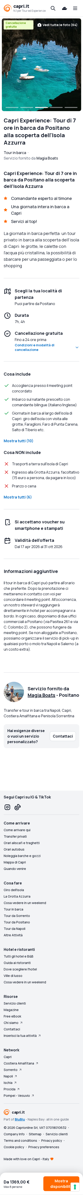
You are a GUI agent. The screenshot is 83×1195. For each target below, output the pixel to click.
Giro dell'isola (14, 890)
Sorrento (11, 1069)
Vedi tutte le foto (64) (60, 25)
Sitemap (35, 1134)
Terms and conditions (20, 1140)
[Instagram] (7, 807)
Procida (9, 1089)
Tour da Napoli (14, 928)
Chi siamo (11, 1022)
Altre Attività (13, 935)
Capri (8, 1057)
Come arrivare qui (17, 830)
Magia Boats (41, 695)
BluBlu (20, 1119)
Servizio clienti (15, 1003)
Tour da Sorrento (17, 915)
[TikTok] (17, 807)
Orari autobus (14, 849)
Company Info (14, 1134)
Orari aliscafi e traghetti (22, 843)
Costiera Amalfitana (19, 1063)
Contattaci (12, 1029)
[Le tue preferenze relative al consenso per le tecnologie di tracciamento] (75, 1187)
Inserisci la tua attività (20, 1035)
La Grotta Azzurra (17, 896)
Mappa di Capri (15, 862)
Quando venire (15, 868)
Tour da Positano (17, 922)
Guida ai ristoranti (17, 963)
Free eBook (12, 1016)
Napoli (8, 1076)
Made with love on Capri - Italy (26, 1159)
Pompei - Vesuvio (17, 1095)
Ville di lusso (13, 975)
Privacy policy (51, 1140)
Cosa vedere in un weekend (25, 903)
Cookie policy (14, 1147)
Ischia (8, 1082)
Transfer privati (15, 836)
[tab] (12, 107)
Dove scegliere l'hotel (20, 969)
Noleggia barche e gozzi (22, 856)
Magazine (11, 1010)
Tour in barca (13, 909)
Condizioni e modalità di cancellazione (34, 347)
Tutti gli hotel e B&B (18, 956)
